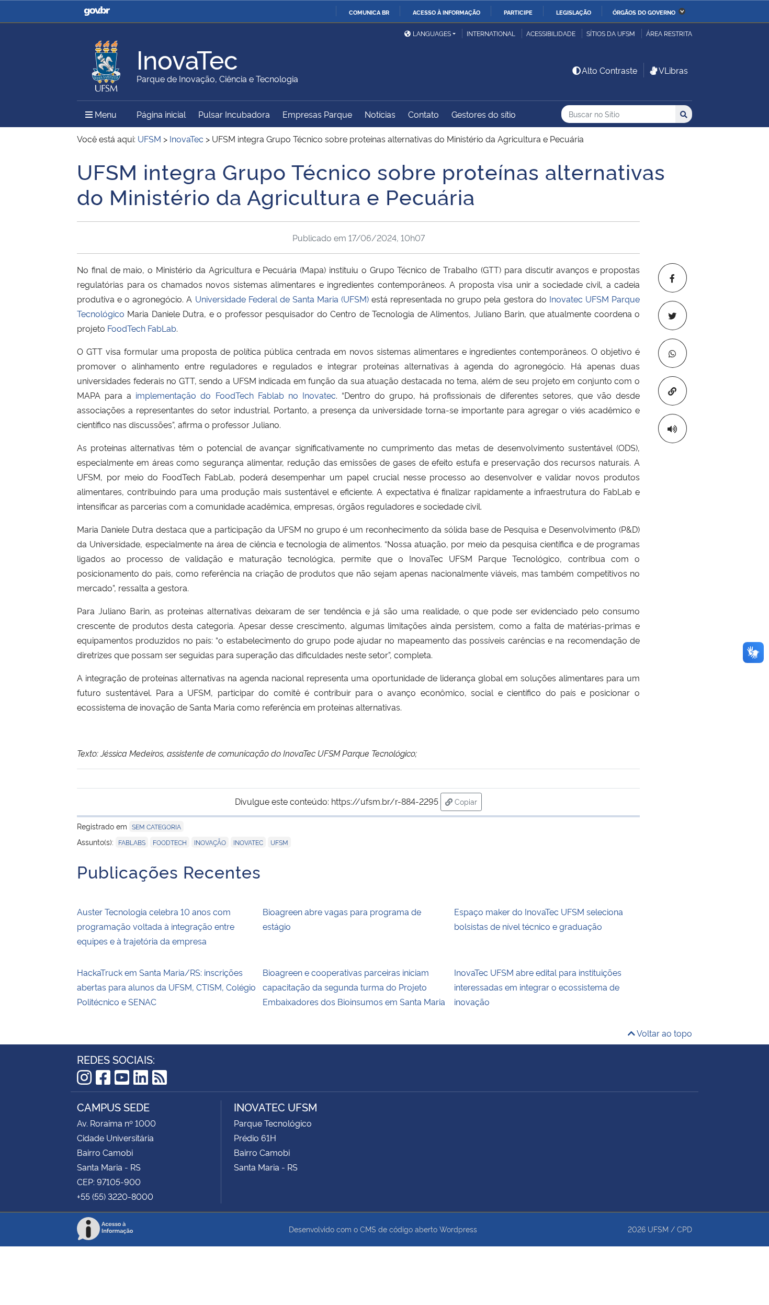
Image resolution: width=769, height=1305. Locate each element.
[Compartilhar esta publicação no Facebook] (672, 277)
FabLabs (131, 842)
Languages (432, 33)
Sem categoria (156, 826)
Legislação (573, 12)
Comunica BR (369, 12)
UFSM (658, 1229)
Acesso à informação (446, 12)
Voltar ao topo (663, 1033)
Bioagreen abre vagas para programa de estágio (342, 919)
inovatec (248, 842)
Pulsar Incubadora (234, 114)
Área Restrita (669, 33)
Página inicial (161, 114)
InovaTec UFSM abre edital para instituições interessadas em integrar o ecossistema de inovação (537, 986)
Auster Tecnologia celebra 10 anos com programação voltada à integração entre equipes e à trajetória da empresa (155, 926)
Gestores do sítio (483, 114)
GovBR (97, 11)
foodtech (170, 842)
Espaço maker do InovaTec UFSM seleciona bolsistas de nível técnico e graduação (538, 919)
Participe (518, 12)
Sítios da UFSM (610, 33)
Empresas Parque (317, 114)
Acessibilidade (550, 33)
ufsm (279, 842)
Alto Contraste (609, 70)
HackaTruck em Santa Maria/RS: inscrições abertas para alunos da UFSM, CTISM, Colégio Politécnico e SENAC (166, 986)
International (491, 33)
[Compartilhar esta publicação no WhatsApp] (672, 353)
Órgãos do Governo (644, 12)
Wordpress (458, 1229)
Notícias (380, 114)
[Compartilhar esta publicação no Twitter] (672, 315)
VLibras (673, 70)
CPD (684, 1229)
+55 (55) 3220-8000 (115, 1196)
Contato (423, 114)
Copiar (467, 801)
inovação (210, 842)
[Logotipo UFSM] (107, 63)
